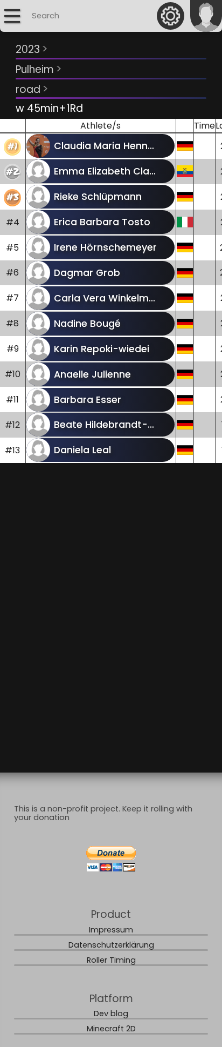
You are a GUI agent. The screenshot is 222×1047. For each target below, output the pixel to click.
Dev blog (111, 1013)
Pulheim (39, 69)
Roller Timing (111, 960)
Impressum (111, 929)
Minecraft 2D (111, 1028)
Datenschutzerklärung (111, 944)
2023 (32, 49)
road (32, 88)
